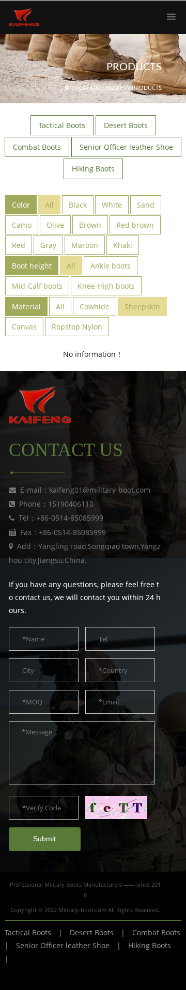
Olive (55, 225)
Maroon (84, 245)
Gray (48, 245)
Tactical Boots (28, 932)
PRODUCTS (147, 87)
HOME (113, 87)
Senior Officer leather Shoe (63, 945)
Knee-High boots (106, 286)
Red (18, 245)
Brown (90, 225)
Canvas (24, 327)
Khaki (122, 245)
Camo (22, 225)
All (49, 205)
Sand (145, 205)
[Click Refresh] (116, 807)
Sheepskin (142, 306)
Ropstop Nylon (77, 327)
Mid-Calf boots (37, 286)
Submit (44, 839)
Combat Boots (156, 932)
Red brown (135, 225)
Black (78, 205)
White (112, 205)
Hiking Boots (149, 945)
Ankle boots (110, 266)
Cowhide (95, 306)
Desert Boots (92, 932)
